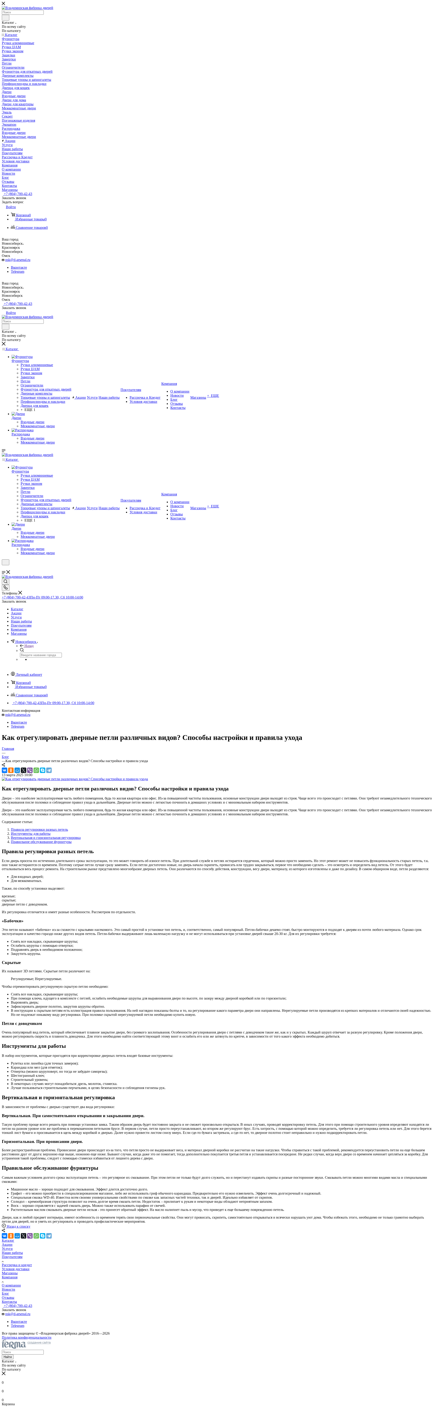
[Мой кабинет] (4, 568)
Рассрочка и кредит (17, 1265)
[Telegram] (49, 770)
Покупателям (12, 1257)
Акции (7, 1244)
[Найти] (5, 18)
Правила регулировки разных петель (39, 829)
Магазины (10, 1273)
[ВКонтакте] (4, 770)
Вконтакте (19, 267)
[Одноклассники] (11, 770)
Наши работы (12, 1253)
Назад (29, 646)
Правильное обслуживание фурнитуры (41, 842)
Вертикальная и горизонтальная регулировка (46, 838)
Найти (8, 1357)
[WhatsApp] (36, 770)
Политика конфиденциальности (26, 1337)
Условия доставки (15, 1269)
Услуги (7, 1249)
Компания (9, 1277)
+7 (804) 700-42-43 (17, 194)
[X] (23, 770)
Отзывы (8, 1297)
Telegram (17, 271)
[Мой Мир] (17, 770)
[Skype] (42, 770)
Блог (5, 1293)
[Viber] (30, 770)
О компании (11, 1285)
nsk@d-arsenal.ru (17, 260)
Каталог (8, 1240)
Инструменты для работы (31, 834)
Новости (8, 1289)
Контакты (9, 1302)
